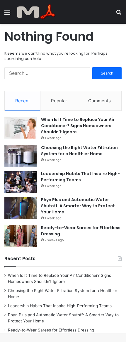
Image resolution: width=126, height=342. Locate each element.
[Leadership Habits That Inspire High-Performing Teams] (20, 182)
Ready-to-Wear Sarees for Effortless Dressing (51, 330)
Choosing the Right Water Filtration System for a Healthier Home (79, 151)
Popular (59, 100)
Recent (22, 100)
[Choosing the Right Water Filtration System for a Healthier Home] (20, 156)
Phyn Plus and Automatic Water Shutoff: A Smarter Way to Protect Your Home (78, 206)
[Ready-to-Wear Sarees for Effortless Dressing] (20, 236)
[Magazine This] (38, 12)
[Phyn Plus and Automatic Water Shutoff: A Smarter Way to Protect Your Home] (20, 208)
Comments (99, 100)
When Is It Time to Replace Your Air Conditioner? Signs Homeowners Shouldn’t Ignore (78, 126)
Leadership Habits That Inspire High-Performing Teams (80, 177)
